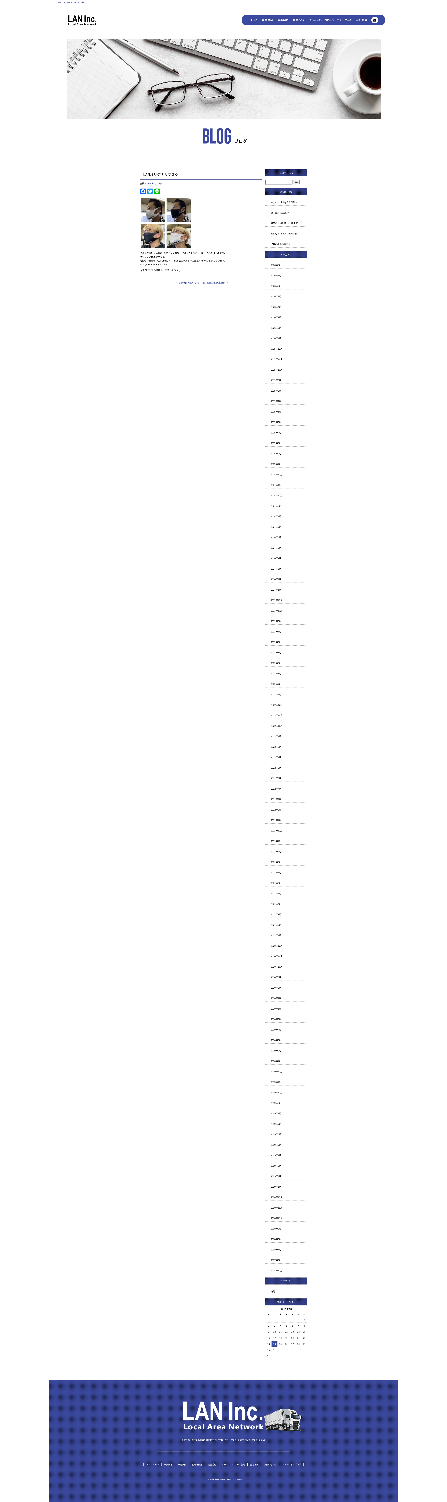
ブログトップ (286, 173)
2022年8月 (276, 746)
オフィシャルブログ (291, 1464)
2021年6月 (276, 883)
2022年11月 (277, 715)
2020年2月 (276, 1050)
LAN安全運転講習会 (281, 244)
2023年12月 (277, 600)
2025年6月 (276, 411)
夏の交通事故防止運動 (215, 282)
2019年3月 (276, 1165)
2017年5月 (276, 1260)
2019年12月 (277, 1071)
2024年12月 (277, 474)
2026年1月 (276, 338)
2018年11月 (277, 1207)
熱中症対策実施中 (280, 212)
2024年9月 (276, 505)
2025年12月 (277, 348)
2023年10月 (277, 610)
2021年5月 (276, 893)
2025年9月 (276, 380)
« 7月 (268, 1355)
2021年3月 (276, 914)
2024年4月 (276, 558)
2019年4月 (276, 1155)
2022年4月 (276, 788)
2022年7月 (276, 757)
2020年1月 (276, 1061)
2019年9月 (276, 1103)
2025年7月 (276, 401)
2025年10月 (277, 369)
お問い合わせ (377, 20)
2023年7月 (276, 631)
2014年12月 (277, 1270)
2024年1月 (276, 589)
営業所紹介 (299, 20)
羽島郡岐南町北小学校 (186, 282)
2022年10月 (277, 725)
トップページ (250, 20)
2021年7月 (276, 872)
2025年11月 (277, 359)
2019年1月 (276, 1186)
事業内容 (267, 20)
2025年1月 (276, 464)
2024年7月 (276, 526)
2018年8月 (276, 1239)
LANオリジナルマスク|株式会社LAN (71, 2)
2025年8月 (276, 390)
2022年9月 (276, 736)
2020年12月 (277, 945)
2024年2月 (276, 579)
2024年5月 (276, 547)
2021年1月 (276, 935)
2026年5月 (276, 296)
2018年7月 (276, 1249)
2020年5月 (276, 1019)
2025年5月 (276, 422)
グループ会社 (344, 20)
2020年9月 (276, 977)
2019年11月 (277, 1082)
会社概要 (361, 20)
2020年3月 (276, 1040)
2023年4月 (276, 663)
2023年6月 (276, 642)
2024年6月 (276, 537)
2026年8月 (276, 265)
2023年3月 (276, 673)
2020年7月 (276, 998)
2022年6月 (276, 767)
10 (274, 1331)
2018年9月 (276, 1228)
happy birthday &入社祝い (284, 202)
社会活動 (316, 20)
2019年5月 (276, 1144)
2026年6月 (276, 286)
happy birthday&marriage (284, 233)
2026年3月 (276, 317)
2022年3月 (276, 799)
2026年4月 (276, 306)
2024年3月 (276, 568)
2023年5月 (276, 652)
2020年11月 (277, 956)
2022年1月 (276, 820)
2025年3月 (276, 443)
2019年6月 (276, 1134)
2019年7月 (276, 1123)
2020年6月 (276, 1008)
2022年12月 (277, 704)
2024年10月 (277, 495)
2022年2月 (276, 809)
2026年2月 (276, 327)
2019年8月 (276, 1113)
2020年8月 (276, 987)
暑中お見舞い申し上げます (284, 223)
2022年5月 (276, 778)
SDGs (329, 20)
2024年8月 (276, 516)
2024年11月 (277, 485)
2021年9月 (276, 851)
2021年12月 (277, 830)
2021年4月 (276, 903)
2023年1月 (276, 694)
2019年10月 (277, 1092)
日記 (273, 1291)
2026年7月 (276, 275)
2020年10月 (277, 966)
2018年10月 (277, 1218)
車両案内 (283, 20)
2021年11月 (277, 841)
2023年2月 (276, 684)
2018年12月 (277, 1197)
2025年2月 (276, 453)
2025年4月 (276, 432)
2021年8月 (276, 862)
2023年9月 (276, 621)
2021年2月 (276, 924)
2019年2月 (276, 1176)
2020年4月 (276, 1029)
